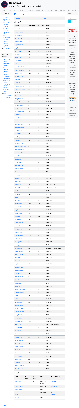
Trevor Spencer (19, 254)
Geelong (53, 381)
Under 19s (7, 49)
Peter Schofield (19, 67)
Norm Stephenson (20, 289)
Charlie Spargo (19, 235)
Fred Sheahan (19, 124)
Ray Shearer (18, 130)
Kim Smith (18, 191)
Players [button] (16, 10)
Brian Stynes (18, 327)
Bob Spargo (18, 232)
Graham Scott (19, 76)
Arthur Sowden (19, 226)
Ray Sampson (19, 48)
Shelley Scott (18, 381)
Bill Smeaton (18, 175)
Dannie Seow (18, 102)
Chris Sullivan (19, 337)
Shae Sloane (18, 389)
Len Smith (18, 194)
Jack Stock (18, 296)
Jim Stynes (18, 331)
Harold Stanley (19, 270)
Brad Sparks (18, 238)
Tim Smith (18, 219)
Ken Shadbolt (19, 105)
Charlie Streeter (19, 312)
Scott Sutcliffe (19, 346)
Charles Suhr (18, 334)
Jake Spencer (18, 248)
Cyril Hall (6, 88)
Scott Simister (19, 143)
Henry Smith (18, 181)
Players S (20, 14)
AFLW (45, 18)
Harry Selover (19, 99)
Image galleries (72, 10)
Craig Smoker (19, 223)
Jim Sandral (18, 51)
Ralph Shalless (19, 108)
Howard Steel (19, 277)
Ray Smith (18, 210)
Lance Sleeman (19, 169)
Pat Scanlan (18, 60)
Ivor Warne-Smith (6, 69)
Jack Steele (18, 283)
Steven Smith (18, 216)
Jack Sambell (18, 41)
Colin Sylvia (18, 362)
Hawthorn (54, 386)
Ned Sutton (18, 350)
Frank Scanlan (19, 57)
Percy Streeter (19, 315)
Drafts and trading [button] (52, 10)
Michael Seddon (19, 86)
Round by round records (7, 24)
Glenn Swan (18, 353)
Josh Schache (18, 64)
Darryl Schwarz (19, 70)
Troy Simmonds (19, 149)
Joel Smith (18, 188)
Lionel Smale (18, 172)
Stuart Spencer (19, 251)
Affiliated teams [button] (39, 10)
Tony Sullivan (18, 343)
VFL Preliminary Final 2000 (7, 95)
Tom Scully (18, 80)
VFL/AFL (17, 18)
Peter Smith (18, 207)
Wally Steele (18, 286)
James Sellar (18, 92)
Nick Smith (18, 200)
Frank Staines (19, 267)
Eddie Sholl (18, 140)
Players (6, 36)
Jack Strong (18, 324)
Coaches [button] (23, 10)
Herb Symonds (19, 369)
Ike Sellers (18, 95)
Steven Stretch (19, 321)
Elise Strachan (19, 398)
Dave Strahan (19, 305)
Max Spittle (18, 257)
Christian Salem (19, 32)
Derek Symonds (19, 366)
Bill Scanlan (18, 54)
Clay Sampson (19, 45)
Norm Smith (18, 203)
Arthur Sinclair (19, 153)
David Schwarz (19, 73)
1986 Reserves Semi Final (7, 76)
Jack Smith (18, 184)
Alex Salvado (18, 35)
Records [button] (30, 10)
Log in (6, 405)
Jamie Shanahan (19, 111)
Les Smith (17, 197)
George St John (19, 261)
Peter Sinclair (18, 156)
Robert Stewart (19, 292)
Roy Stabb (18, 264)
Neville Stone (18, 302)
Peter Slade (18, 162)
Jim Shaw (17, 121)
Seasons (6, 32)
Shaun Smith (18, 213)
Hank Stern (7, 73)
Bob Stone (18, 299)
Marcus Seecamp (20, 89)
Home (3, 10)
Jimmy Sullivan (19, 340)
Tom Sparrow (19, 245)
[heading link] (23, 22)
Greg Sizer (18, 159)
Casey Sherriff (19, 386)
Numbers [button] (63, 10)
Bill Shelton (18, 134)
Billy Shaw (18, 114)
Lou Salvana (18, 38)
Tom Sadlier (18, 29)
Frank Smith (18, 178)
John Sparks (18, 242)
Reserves (6, 34)
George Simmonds (20, 146)
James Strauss (19, 308)
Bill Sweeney (18, 356)
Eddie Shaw (18, 118)
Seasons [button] (8, 10)
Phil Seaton (18, 83)
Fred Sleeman (19, 165)
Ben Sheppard (19, 137)
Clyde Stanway (19, 273)
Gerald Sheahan (19, 127)
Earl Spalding (18, 229)
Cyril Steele (18, 280)
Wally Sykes (18, 359)
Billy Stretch (18, 318)
